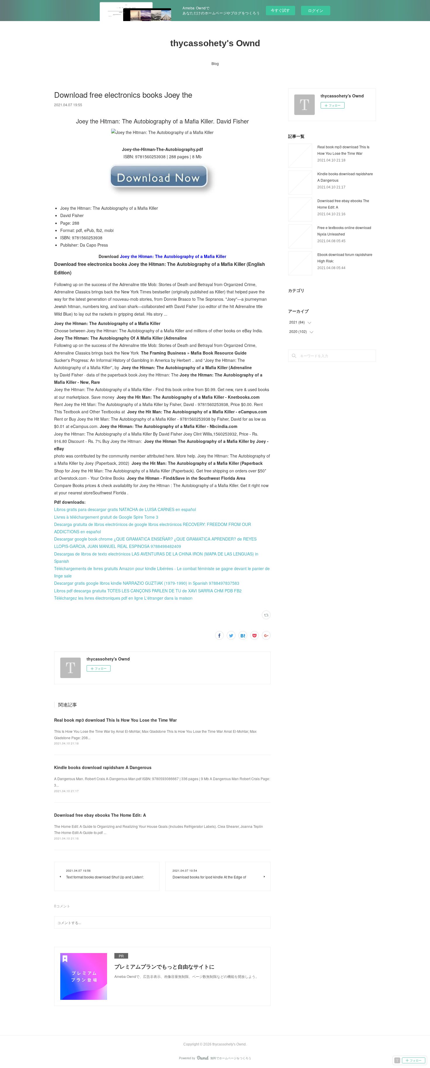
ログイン (315, 10)
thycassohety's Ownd (215, 43)
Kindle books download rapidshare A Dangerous (103, 767)
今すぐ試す (280, 10)
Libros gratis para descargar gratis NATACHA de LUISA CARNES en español (125, 509)
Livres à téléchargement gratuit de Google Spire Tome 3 (106, 517)
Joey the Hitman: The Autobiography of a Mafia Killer (173, 256)
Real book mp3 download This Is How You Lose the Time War (115, 720)
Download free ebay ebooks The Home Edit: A (100, 815)
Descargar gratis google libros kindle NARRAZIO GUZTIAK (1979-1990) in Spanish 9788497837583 (146, 583)
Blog (215, 63)
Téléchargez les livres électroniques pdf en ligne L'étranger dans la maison (123, 598)
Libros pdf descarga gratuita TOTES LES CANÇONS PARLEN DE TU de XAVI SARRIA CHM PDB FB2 (148, 591)
